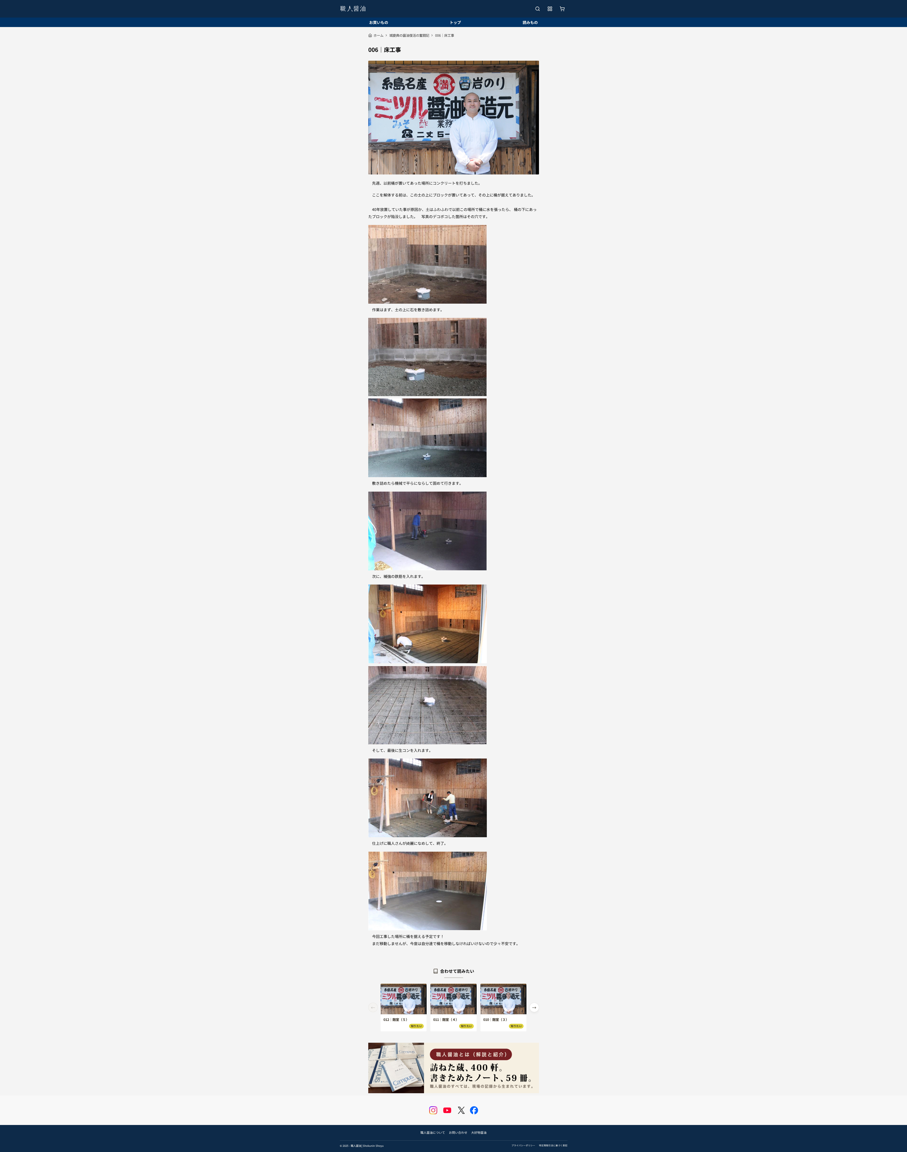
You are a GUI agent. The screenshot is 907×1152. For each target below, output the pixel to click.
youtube (447, 1110)
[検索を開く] (537, 9)
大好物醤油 (479, 1132)
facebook (474, 1110)
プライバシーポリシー (523, 1145)
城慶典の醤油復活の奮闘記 (409, 35)
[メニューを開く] (550, 9)
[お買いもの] (562, 9)
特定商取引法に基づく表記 (553, 1145)
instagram (433, 1110)
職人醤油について (432, 1132)
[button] (534, 1007)
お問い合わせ (458, 1132)
